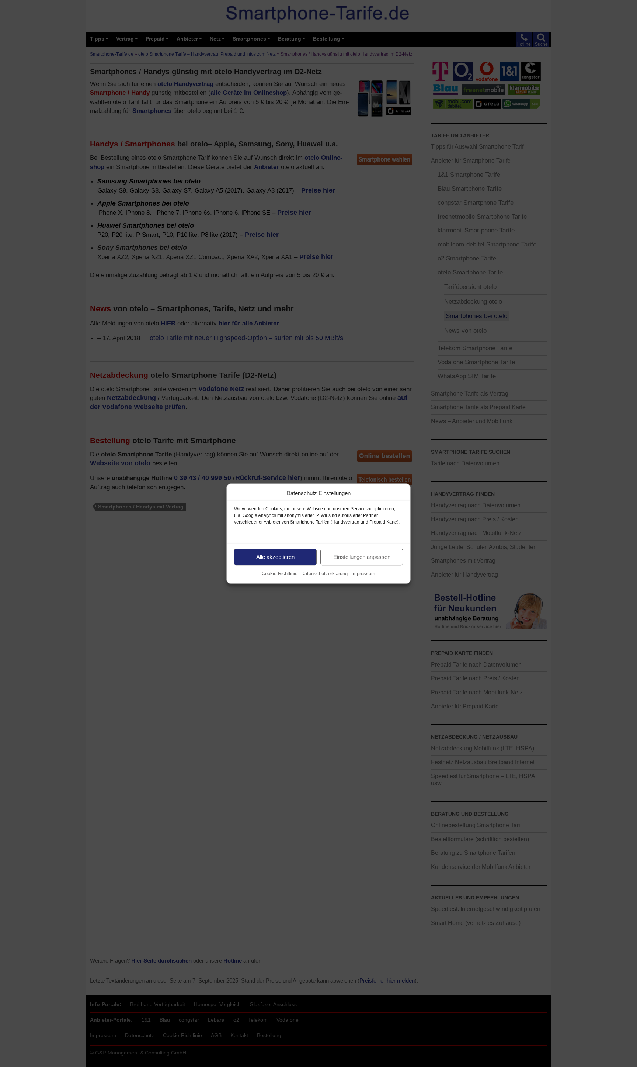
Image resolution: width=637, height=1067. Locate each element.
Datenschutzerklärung (324, 573)
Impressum (363, 573)
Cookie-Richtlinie (279, 573)
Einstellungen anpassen (361, 557)
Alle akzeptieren (275, 557)
